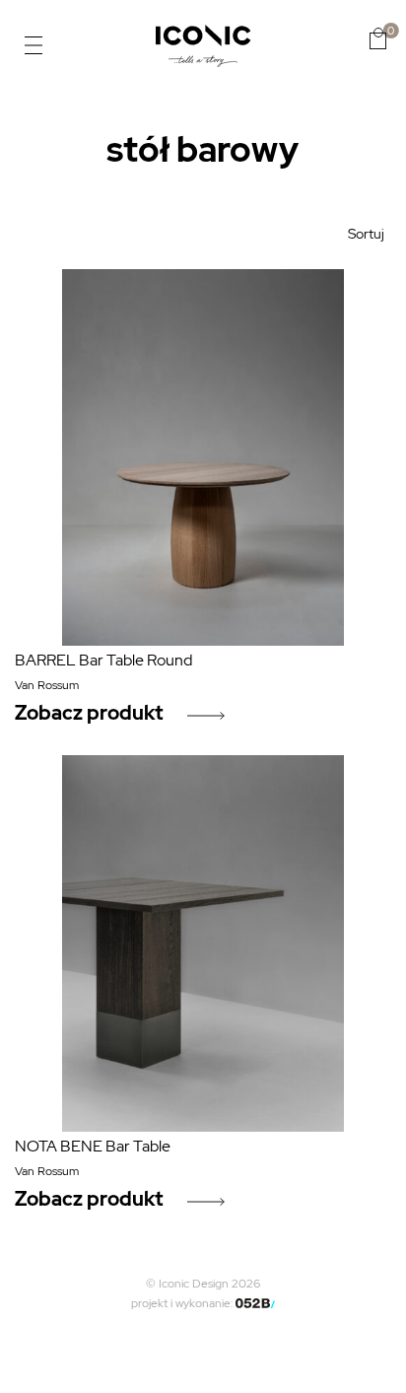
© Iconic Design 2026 (203, 1283)
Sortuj (366, 234)
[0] (378, 38)
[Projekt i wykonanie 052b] (255, 1303)
